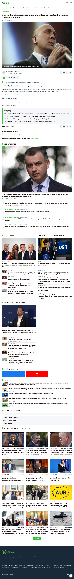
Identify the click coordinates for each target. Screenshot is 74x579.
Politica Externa (6, 198)
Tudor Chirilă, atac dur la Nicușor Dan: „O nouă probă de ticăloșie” (20, 340)
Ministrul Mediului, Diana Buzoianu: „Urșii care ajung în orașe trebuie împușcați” (27, 211)
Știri (10, 7)
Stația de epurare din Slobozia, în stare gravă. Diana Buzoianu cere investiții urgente (60, 478)
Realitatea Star (22, 565)
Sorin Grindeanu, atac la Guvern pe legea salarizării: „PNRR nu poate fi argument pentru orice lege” (20, 362)
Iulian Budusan (20, 474)
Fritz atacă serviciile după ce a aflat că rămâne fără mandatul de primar (13, 452)
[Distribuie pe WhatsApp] (67, 72)
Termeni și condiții (10, 557)
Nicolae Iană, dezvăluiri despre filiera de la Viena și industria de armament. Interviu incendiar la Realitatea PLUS (54, 289)
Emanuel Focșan (68, 501)
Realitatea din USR (39, 565)
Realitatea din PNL (30, 565)
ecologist (10, 134)
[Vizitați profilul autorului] (3, 72)
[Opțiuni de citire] (71, 576)
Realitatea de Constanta (36, 567)
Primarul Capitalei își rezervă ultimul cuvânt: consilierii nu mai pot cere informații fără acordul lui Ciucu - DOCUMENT (21, 347)
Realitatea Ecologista (19, 448)
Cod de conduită (32, 557)
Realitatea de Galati (46, 567)
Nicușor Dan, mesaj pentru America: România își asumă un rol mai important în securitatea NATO (22, 354)
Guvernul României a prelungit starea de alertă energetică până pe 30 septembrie (20, 292)
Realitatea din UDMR (16, 567)
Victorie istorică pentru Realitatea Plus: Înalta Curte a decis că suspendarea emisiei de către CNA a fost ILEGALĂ (13, 479)
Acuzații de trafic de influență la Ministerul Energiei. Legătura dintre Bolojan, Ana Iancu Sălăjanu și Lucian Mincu (38, 113)
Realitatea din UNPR (6, 567)
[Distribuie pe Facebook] (64, 72)
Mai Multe (37, 538)
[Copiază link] (61, 72)
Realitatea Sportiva (13, 565)
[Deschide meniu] (71, 3)
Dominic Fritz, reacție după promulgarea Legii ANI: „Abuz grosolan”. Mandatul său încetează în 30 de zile (19, 331)
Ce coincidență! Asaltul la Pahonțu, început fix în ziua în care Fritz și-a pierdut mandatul (31, 116)
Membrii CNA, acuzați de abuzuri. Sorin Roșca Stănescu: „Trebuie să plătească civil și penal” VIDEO (34, 121)
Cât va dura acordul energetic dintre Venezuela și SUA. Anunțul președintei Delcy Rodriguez (53, 273)
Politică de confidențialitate (21, 557)
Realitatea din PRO (25, 567)
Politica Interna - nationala (12, 202)
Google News (34, 138)
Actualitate (15, 7)
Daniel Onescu (15, 72)
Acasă (5, 7)
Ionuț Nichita (68, 474)
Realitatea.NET (5, 565)
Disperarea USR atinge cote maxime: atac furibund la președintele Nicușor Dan (28, 119)
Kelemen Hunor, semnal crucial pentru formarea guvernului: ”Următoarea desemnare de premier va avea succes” (37, 226)
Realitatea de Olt (55, 567)
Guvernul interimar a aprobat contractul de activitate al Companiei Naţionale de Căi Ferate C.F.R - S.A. (13, 532)
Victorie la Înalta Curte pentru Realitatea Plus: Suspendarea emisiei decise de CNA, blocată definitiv (35, 479)
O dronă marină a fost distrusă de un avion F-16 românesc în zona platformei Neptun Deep (60, 531)
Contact (3, 557)
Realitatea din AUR (58, 565)
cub (4, 134)
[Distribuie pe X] (70, 72)
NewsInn (62, 567)
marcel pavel (18, 134)
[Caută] (67, 2)
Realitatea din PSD (48, 565)
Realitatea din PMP (67, 565)
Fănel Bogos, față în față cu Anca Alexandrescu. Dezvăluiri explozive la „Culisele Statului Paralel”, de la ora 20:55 (55, 296)
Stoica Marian (20, 527)
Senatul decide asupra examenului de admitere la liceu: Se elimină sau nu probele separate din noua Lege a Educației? (13, 506)
